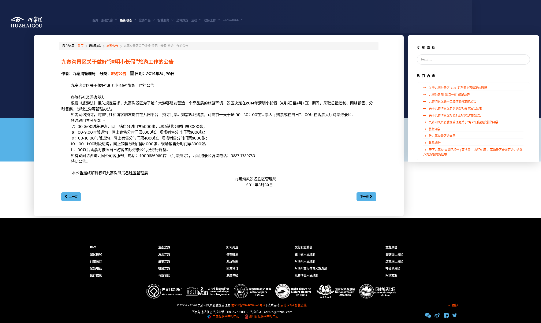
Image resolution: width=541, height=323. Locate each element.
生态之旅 (164, 247)
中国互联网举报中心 (226, 316)
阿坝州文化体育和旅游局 (311, 269)
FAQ (93, 247)
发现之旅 (164, 255)
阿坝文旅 (391, 276)
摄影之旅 (164, 269)
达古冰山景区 (394, 262)
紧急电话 (96, 269)
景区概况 (96, 255)
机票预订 (232, 269)
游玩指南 (232, 262)
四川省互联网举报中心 (263, 316)
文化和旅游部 (303, 247)
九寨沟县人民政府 (306, 276)
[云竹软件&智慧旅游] (293, 305)
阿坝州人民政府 (305, 262)
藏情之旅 (164, 262)
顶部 (454, 305)
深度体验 (232, 276)
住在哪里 (232, 255)
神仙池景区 (392, 269)
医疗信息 (96, 276)
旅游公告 (118, 73)
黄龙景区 (391, 247)
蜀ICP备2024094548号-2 (248, 305)
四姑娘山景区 (394, 255)
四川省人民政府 (305, 255)
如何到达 (232, 247)
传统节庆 (164, 276)
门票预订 (96, 262)
